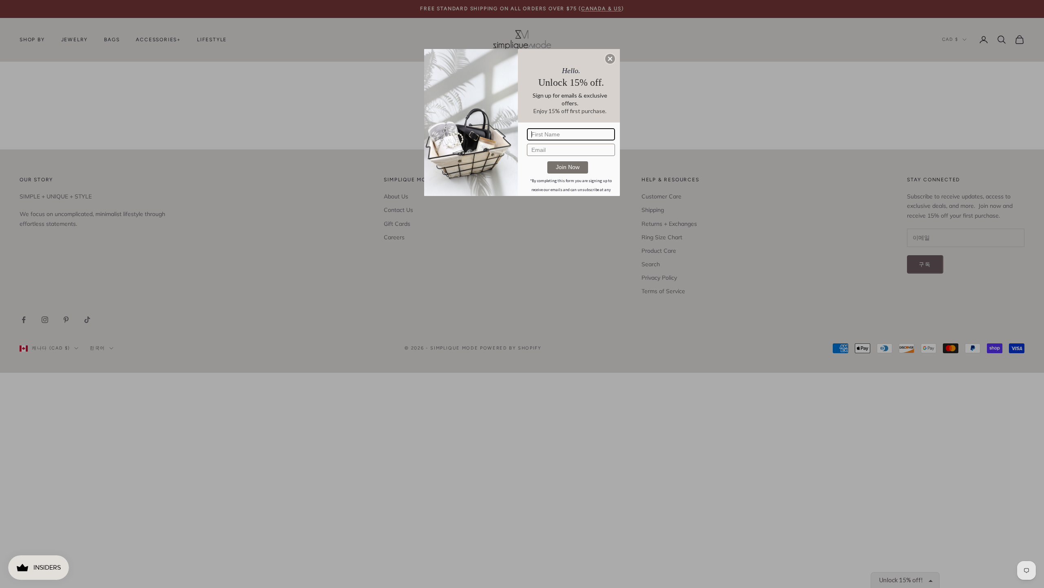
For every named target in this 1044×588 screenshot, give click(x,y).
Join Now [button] (568, 167)
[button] (610, 59)
